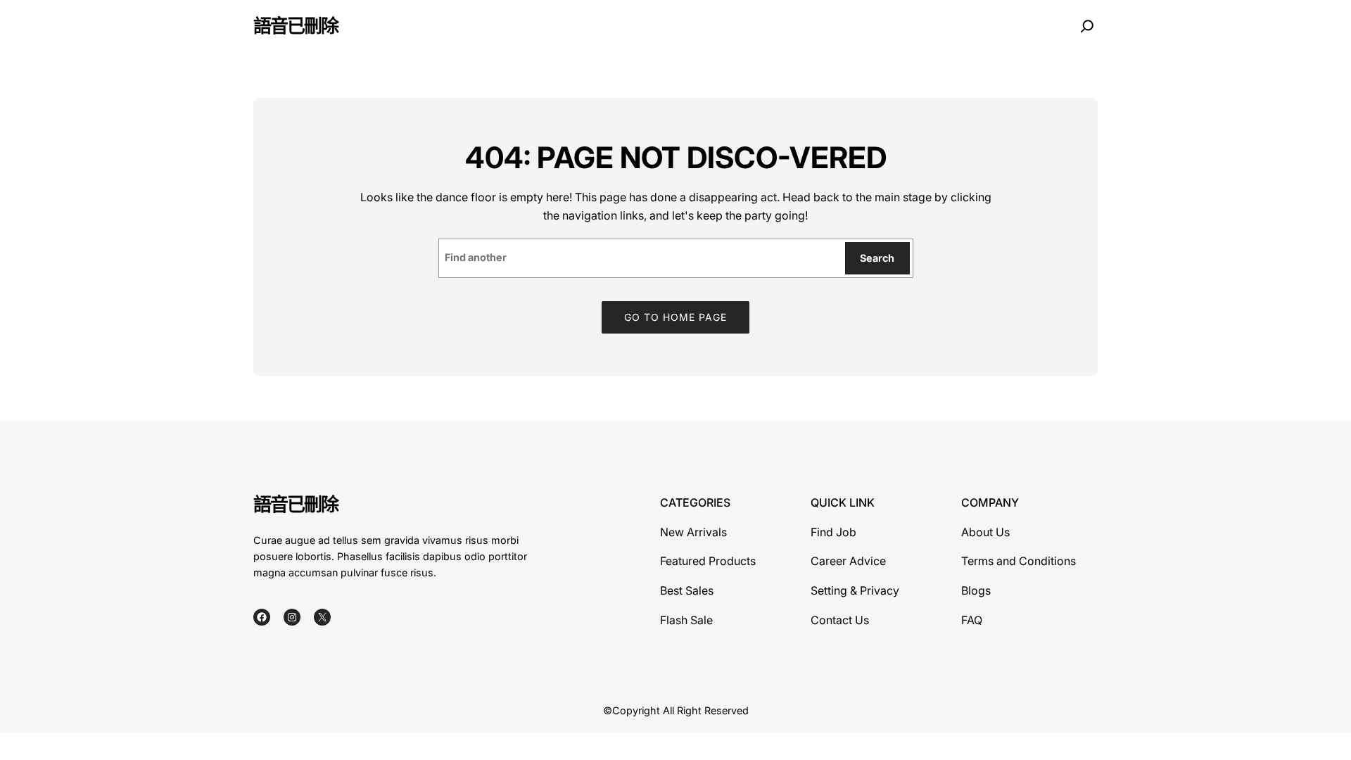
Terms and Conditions (1018, 561)
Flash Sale (686, 620)
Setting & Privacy (855, 590)
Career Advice (848, 561)
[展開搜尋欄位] (1087, 26)
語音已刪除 (295, 26)
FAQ (971, 620)
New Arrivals (693, 532)
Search (877, 258)
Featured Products (708, 561)
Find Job (833, 532)
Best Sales (686, 590)
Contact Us (840, 620)
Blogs (976, 590)
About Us (985, 532)
